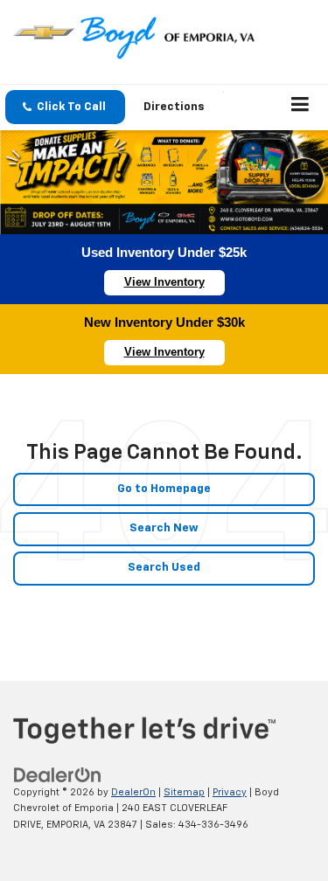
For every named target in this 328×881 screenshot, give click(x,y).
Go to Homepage (164, 489)
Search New (164, 528)
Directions (174, 107)
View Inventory (164, 281)
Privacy (230, 792)
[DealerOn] (57, 774)
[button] (65, 107)
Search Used (164, 567)
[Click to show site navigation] (300, 107)
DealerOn (133, 792)
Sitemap (184, 792)
